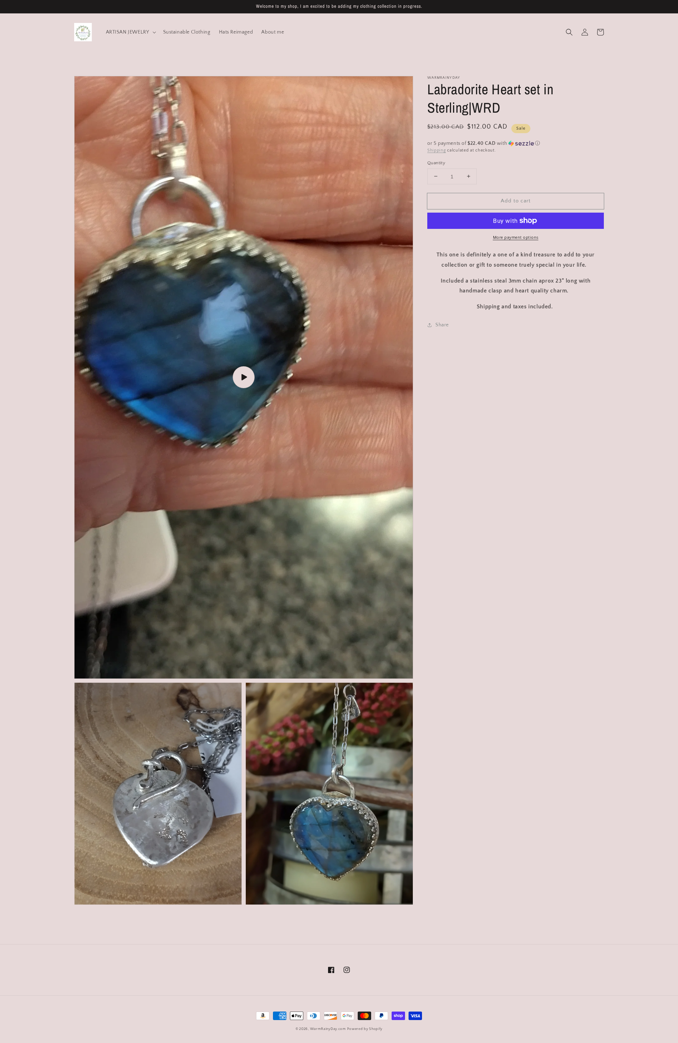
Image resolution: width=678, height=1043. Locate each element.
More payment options (516, 237)
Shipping (436, 150)
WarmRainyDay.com (328, 1029)
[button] (569, 32)
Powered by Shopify (364, 1029)
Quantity (436, 162)
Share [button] (442, 325)
